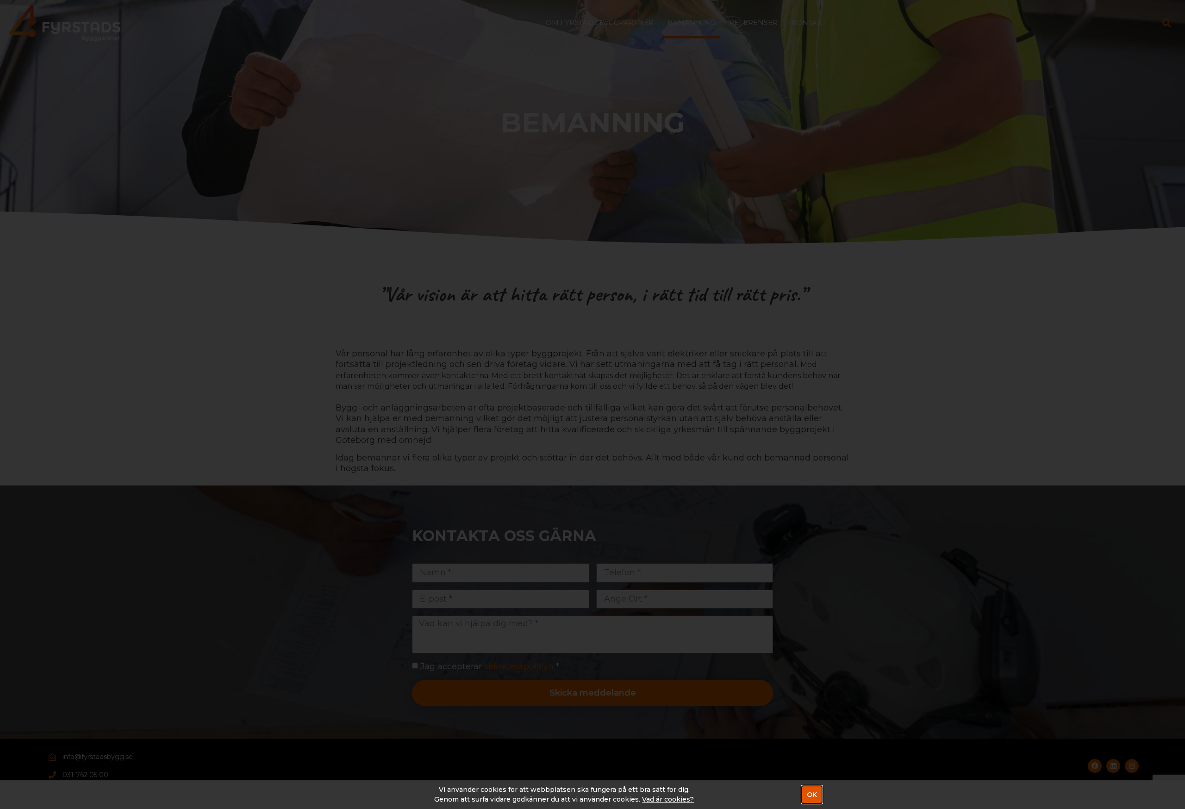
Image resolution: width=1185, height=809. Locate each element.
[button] (1167, 22)
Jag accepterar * (489, 666)
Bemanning (691, 22)
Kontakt (809, 22)
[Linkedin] (1113, 766)
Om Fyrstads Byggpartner (600, 22)
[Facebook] (1095, 766)
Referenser (753, 22)
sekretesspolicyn (519, 666)
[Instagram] (1132, 766)
